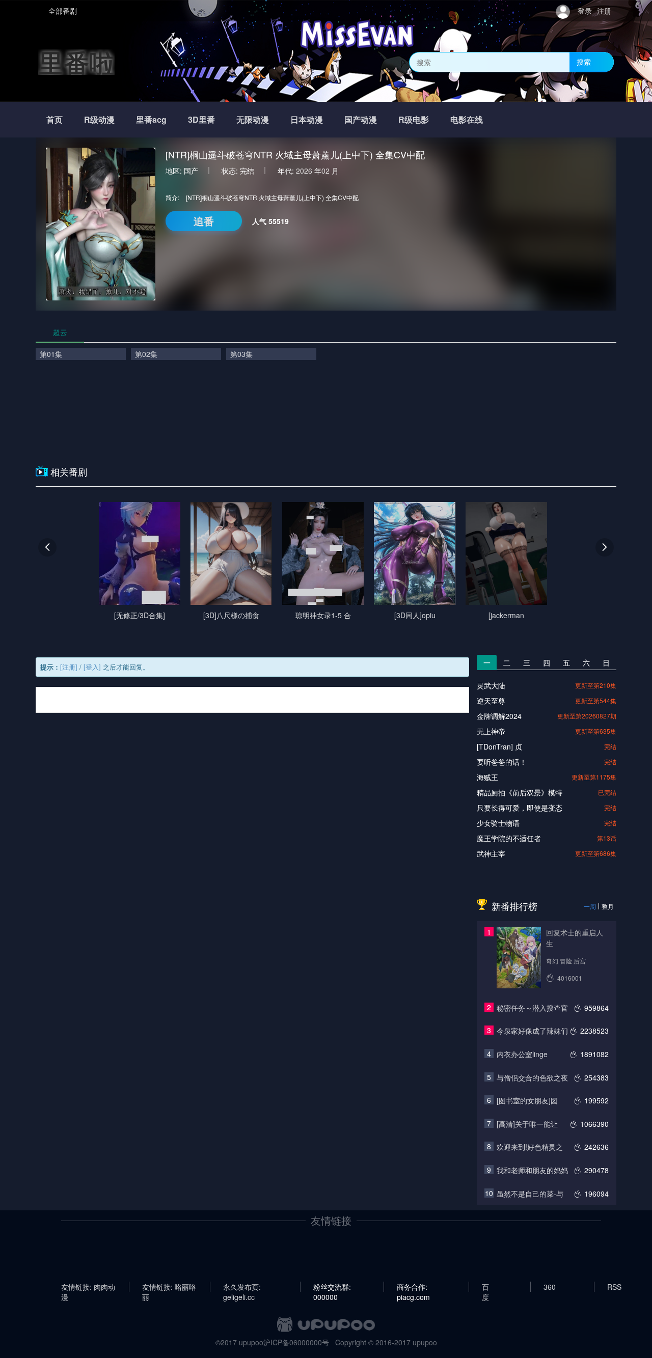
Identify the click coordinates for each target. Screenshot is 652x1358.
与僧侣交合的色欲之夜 (532, 1077)
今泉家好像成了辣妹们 (532, 1031)
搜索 (584, 62)
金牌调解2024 (499, 716)
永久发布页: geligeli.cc (242, 1287)
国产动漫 (360, 119)
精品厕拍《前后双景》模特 (519, 792)
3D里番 (201, 119)
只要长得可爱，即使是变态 (519, 807)
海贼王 (487, 777)
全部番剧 (62, 11)
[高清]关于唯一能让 (527, 1124)
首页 (54, 119)
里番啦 (76, 62)
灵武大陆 (491, 685)
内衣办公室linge (522, 1054)
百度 (485, 1287)
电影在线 (466, 119)
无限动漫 (252, 119)
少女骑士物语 (498, 823)
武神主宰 (491, 853)
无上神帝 (491, 731)
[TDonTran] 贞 (499, 746)
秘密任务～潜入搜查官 (532, 1008)
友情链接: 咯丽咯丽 (169, 1287)
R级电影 (413, 119)
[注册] (68, 667)
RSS (614, 1287)
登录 (585, 11)
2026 (304, 170)
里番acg (151, 119)
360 (550, 1287)
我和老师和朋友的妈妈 (532, 1170)
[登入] (92, 667)
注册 (604, 11)
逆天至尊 (491, 701)
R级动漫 (99, 119)
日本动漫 (306, 119)
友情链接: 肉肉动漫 (88, 1287)
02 (325, 170)
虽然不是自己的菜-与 (530, 1193)
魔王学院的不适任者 (509, 838)
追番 (204, 220)
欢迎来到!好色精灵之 (530, 1147)
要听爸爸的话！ (502, 762)
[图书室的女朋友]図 (527, 1100)
